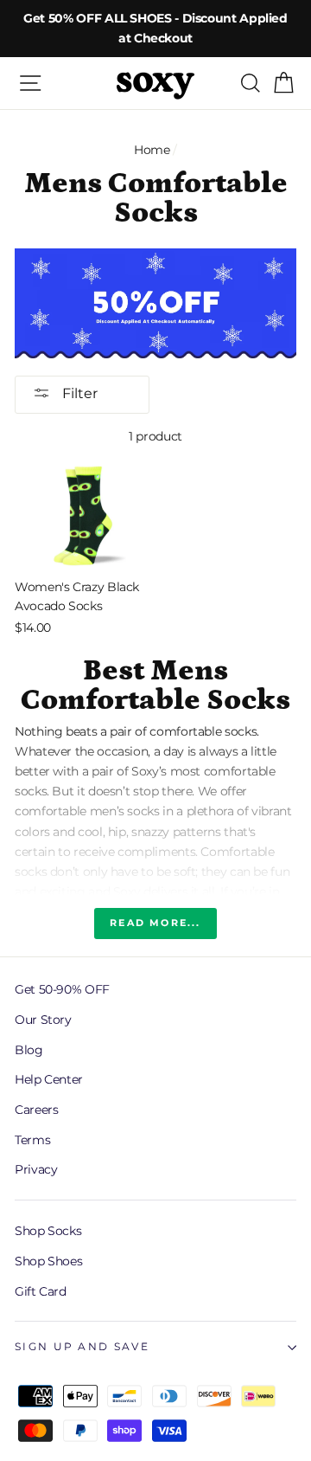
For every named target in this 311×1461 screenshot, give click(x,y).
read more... (155, 923)
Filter (78, 393)
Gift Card (41, 1291)
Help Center (49, 1079)
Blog (29, 1050)
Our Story (43, 1019)
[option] (155, 28)
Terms (32, 1140)
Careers (36, 1109)
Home (152, 150)
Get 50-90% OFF (62, 989)
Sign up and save (82, 1347)
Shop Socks (48, 1231)
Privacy (36, 1169)
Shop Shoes (48, 1261)
